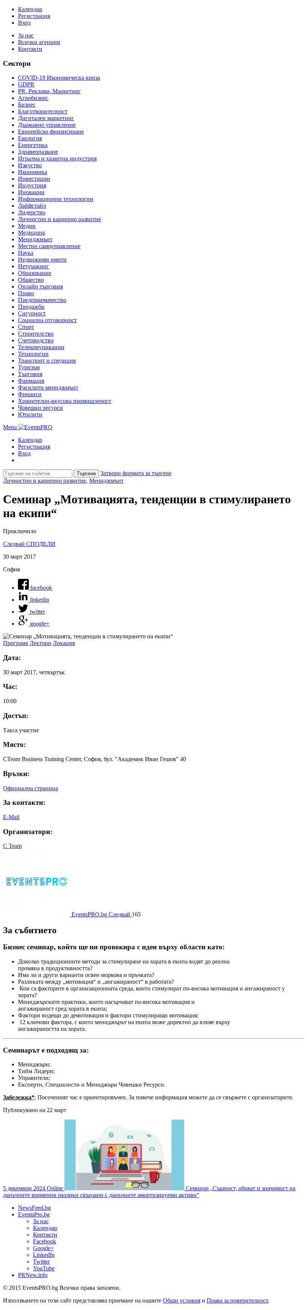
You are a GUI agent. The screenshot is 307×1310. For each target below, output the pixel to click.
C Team (12, 846)
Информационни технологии (55, 199)
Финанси (30, 394)
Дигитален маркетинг (46, 118)
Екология (30, 138)
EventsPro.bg (34, 1214)
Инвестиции (34, 178)
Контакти (30, 49)
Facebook (44, 1241)
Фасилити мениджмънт (48, 387)
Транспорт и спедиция (47, 360)
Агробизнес (33, 98)
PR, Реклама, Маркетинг (49, 91)
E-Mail (11, 817)
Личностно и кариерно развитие (59, 219)
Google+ (43, 1248)
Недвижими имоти (42, 259)
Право (26, 293)
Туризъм (29, 367)
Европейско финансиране (51, 131)
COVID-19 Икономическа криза (59, 77)
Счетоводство (36, 340)
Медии (27, 226)
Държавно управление (47, 125)
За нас (26, 35)
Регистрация (34, 16)
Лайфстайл (32, 205)
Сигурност (32, 313)
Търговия (30, 374)
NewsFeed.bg (34, 1207)
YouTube (44, 1268)
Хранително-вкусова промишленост (64, 401)
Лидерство (31, 212)
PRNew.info (33, 1275)
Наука (25, 253)
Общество (31, 280)
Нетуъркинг (33, 266)
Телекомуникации (41, 347)
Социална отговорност (47, 320)
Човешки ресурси (40, 407)
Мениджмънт (35, 239)
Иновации (31, 192)
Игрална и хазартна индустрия (57, 158)
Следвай (14, 544)
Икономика (32, 172)
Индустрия (32, 185)
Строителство (36, 333)
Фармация (31, 381)
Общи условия (181, 1300)
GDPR (26, 84)
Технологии (33, 354)
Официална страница (30, 788)
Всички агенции (39, 42)
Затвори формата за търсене (135, 473)
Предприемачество (42, 300)
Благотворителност (42, 111)
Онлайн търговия (40, 286)
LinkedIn (44, 1255)
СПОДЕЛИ (40, 544)
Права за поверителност (237, 1300)
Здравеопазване (38, 152)
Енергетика (33, 145)
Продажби (31, 306)
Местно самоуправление (49, 246)
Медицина (31, 232)
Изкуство (30, 165)
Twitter (41, 1261)
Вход (24, 22)
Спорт (26, 327)
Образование (34, 273)
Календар (30, 9)
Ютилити (30, 414)
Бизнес (27, 104)
